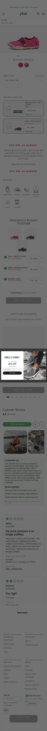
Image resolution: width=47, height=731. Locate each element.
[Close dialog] (44, 353)
